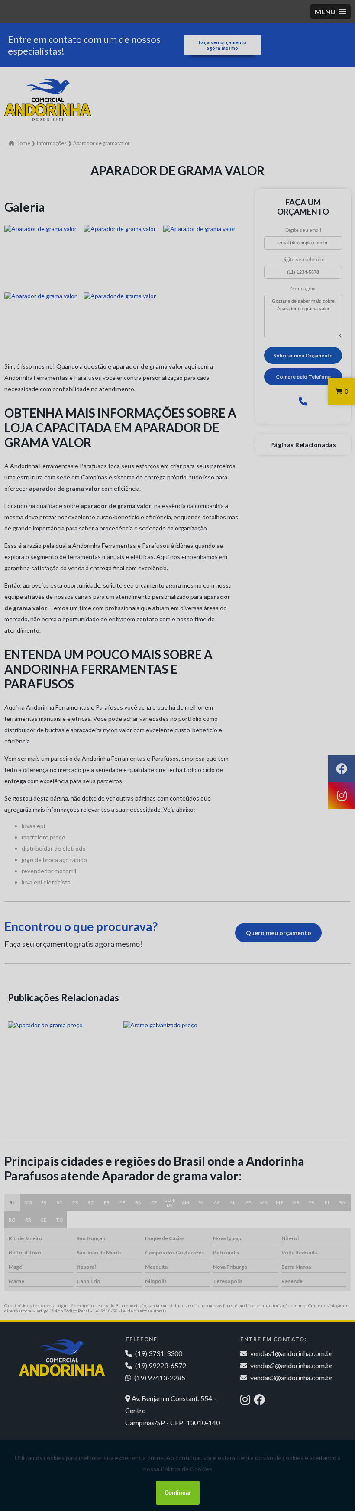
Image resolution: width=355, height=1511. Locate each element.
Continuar (178, 1492)
